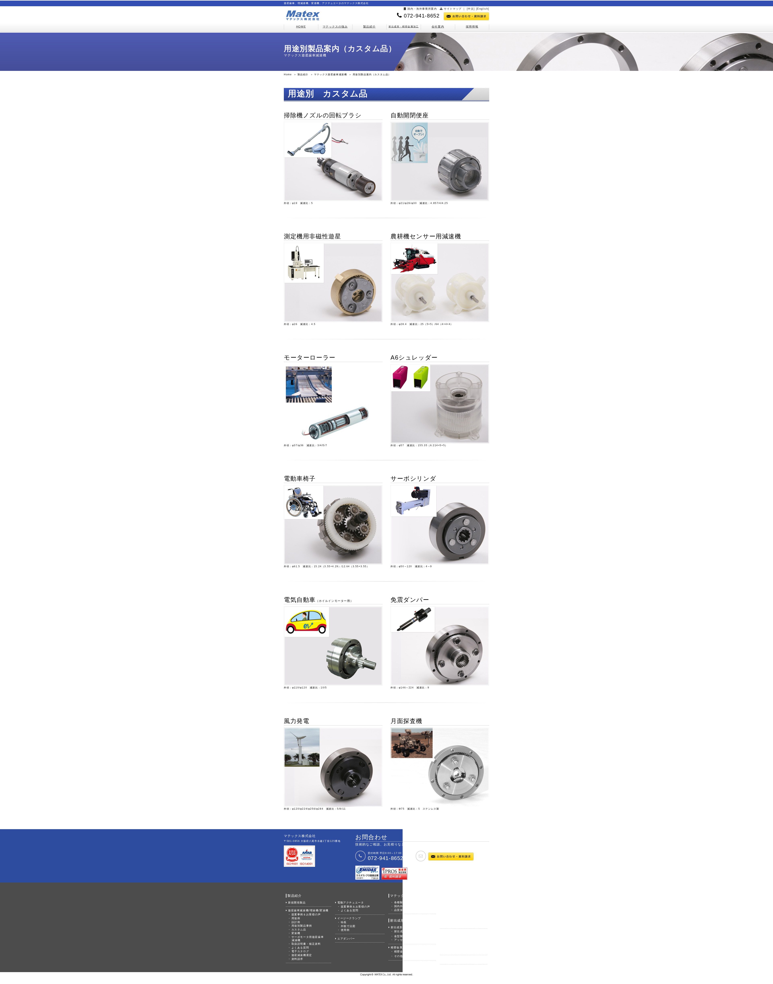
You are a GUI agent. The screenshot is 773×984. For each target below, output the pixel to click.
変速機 (295, 933)
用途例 (295, 918)
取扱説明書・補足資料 (306, 943)
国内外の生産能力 (406, 906)
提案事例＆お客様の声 (306, 914)
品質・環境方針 (455, 917)
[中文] (471, 8)
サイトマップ (453, 8)
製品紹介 (369, 26)
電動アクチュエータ (350, 902)
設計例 (295, 922)
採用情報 (472, 26)
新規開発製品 (297, 902)
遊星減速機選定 (301, 955)
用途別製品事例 (301, 925)
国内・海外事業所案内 (422, 8)
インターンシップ (457, 951)
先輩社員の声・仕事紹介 (461, 947)
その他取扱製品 (404, 956)
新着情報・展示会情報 (460, 910)
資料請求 (297, 958)
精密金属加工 (399, 947)
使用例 (345, 929)
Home (288, 74)
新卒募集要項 (454, 944)
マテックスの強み (335, 26)
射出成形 (396, 927)
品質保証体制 (403, 910)
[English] (482, 8)
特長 (344, 922)
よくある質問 (300, 947)
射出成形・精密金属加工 (404, 26)
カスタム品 (298, 929)
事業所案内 (452, 913)
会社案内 (438, 26)
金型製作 (400, 936)
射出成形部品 (403, 931)
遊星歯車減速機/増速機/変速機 (308, 910)
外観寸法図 (348, 926)
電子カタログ (300, 951)
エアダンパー (346, 938)
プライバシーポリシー (460, 924)
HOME (301, 26)
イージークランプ (349, 918)
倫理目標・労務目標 (458, 921)
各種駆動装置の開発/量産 (411, 902)
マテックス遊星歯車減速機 (330, 74)
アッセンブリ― (404, 939)
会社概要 (451, 906)
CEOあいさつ (454, 902)
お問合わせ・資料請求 (456, 960)
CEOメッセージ (456, 940)
